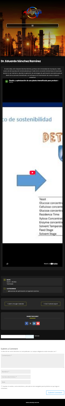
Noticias (37, 336)
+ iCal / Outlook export (51, 304)
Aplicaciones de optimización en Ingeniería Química (23, 291)
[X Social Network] (30, 323)
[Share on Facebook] (26, 323)
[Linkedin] (34, 323)
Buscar (30, 336)
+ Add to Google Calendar (15, 304)
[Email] (38, 323)
